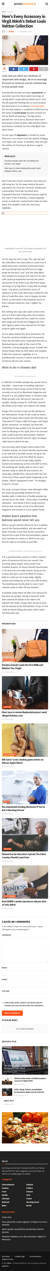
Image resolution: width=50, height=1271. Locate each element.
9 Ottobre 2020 (8, 814)
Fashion (10, 12)
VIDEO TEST (9, 1101)
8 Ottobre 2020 (20, 1084)
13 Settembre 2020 (25, 32)
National (5, 1202)
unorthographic (37, 106)
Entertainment (9, 660)
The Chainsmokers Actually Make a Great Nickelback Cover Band (22, 1067)
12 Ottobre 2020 (8, 719)
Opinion (29, 1185)
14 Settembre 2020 (11, 1072)
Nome (5, 967)
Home (4, 12)
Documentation (35, 1256)
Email (5, 979)
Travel (29, 1199)
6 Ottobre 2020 (8, 861)
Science (29, 1192)
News (4, 1206)
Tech (28, 1195)
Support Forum (7, 1259)
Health (6, 802)
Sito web (5, 991)
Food (4, 1192)
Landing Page (20, 1256)
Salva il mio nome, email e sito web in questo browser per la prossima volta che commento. (24, 1004)
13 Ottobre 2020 (8, 672)
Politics (29, 1188)
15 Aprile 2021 (9, 1104)
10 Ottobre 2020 (8, 766)
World (28, 1206)
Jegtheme (5, 1266)
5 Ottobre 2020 (8, 908)
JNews (9, 1263)
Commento (6, 935)
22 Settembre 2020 (21, 1095)
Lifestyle (7, 707)
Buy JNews (6, 1256)
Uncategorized (32, 1202)
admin (11, 32)
